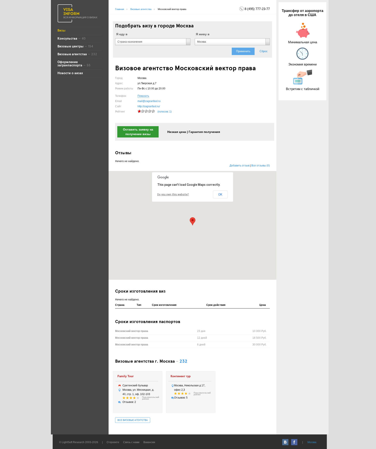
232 (183, 362)
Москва (311, 442)
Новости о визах (70, 73)
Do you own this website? (173, 194)
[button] (192, 221)
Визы (61, 30)
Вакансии (149, 442)
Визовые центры (70, 46)
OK (220, 194)
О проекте (113, 442)
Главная (119, 9)
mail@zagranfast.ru (149, 101)
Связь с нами (131, 442)
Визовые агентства (72, 54)
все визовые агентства (133, 420)
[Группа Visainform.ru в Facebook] (294, 442)
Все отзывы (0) (260, 165)
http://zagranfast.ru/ (149, 106)
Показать (143, 95)
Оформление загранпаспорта (69, 64)
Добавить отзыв (239, 165)
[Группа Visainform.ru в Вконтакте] (285, 442)
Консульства (67, 38)
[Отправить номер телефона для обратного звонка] (241, 8)
